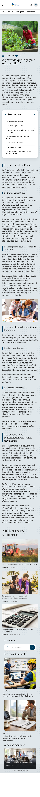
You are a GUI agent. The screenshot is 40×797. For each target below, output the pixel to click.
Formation (5, 568)
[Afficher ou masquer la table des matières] (28, 114)
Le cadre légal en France (14, 121)
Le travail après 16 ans (15, 126)
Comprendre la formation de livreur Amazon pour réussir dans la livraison (19, 695)
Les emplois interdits (15, 147)
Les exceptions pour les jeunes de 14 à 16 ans (20, 131)
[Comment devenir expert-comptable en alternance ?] (20, 616)
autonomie (27, 90)
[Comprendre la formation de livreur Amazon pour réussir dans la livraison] (20, 673)
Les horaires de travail (15, 143)
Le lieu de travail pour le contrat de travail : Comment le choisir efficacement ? (17, 738)
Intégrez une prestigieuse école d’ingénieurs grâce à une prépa (15, 597)
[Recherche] (30, 4)
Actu (20, 56)
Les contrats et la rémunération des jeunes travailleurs (18, 153)
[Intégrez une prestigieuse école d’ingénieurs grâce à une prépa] (20, 582)
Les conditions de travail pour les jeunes (18, 137)
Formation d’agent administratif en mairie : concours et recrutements (19, 762)
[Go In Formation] (15, 4)
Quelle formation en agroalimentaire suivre (19, 564)
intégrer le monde (27, 85)
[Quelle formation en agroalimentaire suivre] (20, 550)
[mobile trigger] (4, 4)
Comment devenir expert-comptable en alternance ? (17, 630)
